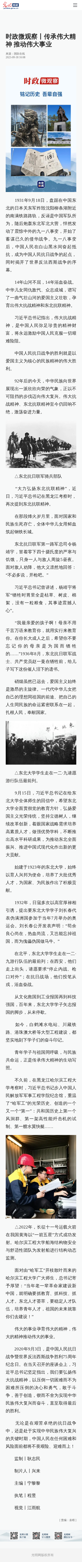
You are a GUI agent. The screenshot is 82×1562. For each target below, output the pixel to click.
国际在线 (19, 53)
